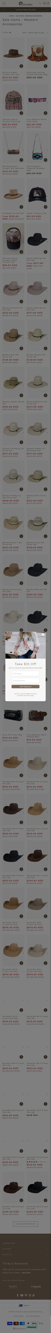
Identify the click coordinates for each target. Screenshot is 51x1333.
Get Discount (25, 686)
